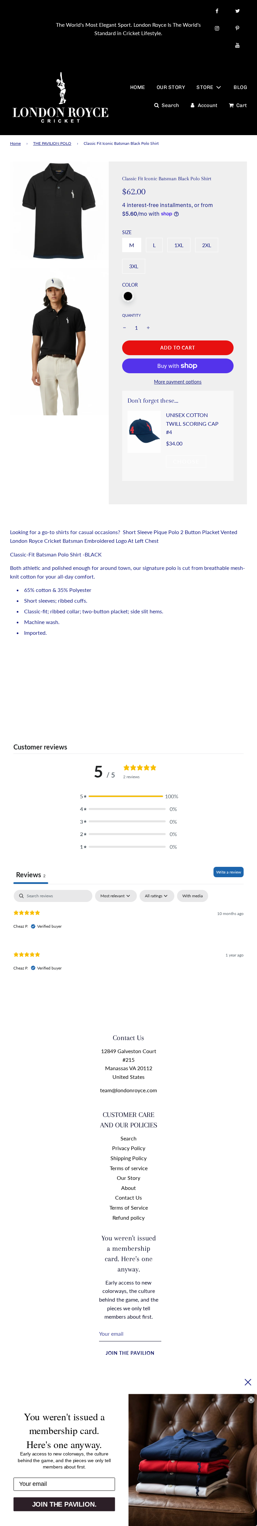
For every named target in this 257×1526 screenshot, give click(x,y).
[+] (148, 328)
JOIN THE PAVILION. (64, 1504)
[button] (128, 796)
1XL (178, 245)
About (128, 1188)
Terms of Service (128, 1207)
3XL (133, 266)
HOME (137, 87)
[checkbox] (192, 896)
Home (15, 143)
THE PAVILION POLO (52, 143)
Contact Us (128, 1197)
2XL (206, 245)
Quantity (131, 315)
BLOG (240, 87)
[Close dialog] (251, 1400)
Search (128, 1138)
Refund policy (128, 1217)
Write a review (228, 872)
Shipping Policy (128, 1158)
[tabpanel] (128, 936)
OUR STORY (171, 87)
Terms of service (129, 1168)
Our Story (128, 1178)
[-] (124, 328)
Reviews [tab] (31, 875)
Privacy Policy (128, 1148)
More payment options (177, 382)
